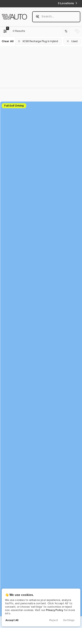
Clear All (8, 41)
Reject (53, 620)
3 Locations (66, 3)
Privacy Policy (54, 610)
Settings (68, 620)
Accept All (11, 620)
